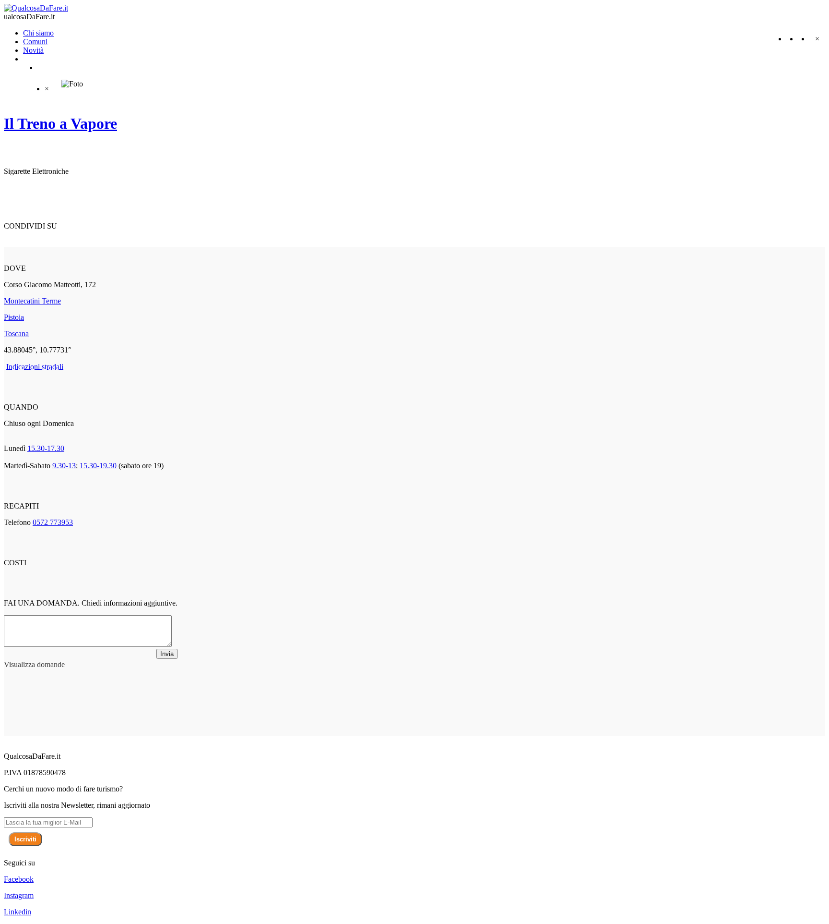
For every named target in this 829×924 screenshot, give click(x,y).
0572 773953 (53, 522)
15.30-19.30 (98, 466)
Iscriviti (25, 839)
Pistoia (14, 317)
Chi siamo (38, 33)
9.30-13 (64, 466)
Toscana (16, 333)
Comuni (35, 41)
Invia (167, 653)
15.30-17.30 (45, 448)
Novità (33, 50)
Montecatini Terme (32, 301)
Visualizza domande (34, 664)
